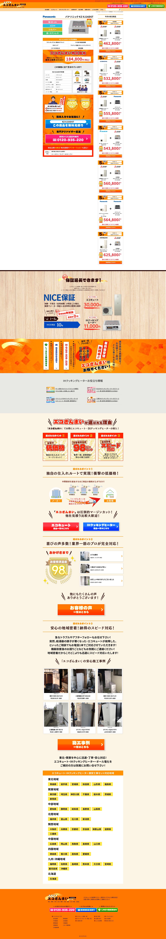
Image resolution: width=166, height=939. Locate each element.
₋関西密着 (55, 923)
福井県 (53, 818)
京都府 (75, 829)
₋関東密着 (65, 918)
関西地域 (53, 824)
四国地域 (53, 849)
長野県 (86, 808)
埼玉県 (64, 794)
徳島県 (53, 853)
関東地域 (53, 789)
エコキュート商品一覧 (82, 916)
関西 (12, 7)
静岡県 (64, 808)
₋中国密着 (65, 923)
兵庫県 (64, 829)
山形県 (97, 784)
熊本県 (86, 863)
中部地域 (53, 804)
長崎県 (75, 863)
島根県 (86, 843)
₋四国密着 (55, 925)
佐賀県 (64, 863)
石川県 (75, 818)
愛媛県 (86, 853)
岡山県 (64, 843)
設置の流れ (87, 9)
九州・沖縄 (19, 7)
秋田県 (86, 784)
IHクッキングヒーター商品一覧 (84, 918)
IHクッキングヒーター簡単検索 (107, 11)
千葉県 (86, 794)
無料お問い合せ (110, 921)
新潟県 (86, 818)
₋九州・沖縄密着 (66, 925)
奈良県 (86, 829)
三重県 (53, 833)
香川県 (64, 853)
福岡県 (53, 863)
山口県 (97, 843)
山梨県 (97, 808)
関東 (6, 7)
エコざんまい (98, 11)
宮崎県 (108, 863)
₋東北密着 (55, 918)
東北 (4, 7)
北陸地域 (53, 814)
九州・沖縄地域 (56, 859)
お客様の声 (74, 9)
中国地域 (53, 839)
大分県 (97, 863)
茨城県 (108, 794)
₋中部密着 (55, 921)
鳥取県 (75, 843)
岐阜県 (75, 808)
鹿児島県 (53, 868)
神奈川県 (75, 794)
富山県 (64, 818)
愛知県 (53, 808)
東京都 (53, 794)
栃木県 (97, 794)
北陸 (10, 7)
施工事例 (81, 9)
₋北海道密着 (56, 927)
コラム (101, 9)
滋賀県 (108, 829)
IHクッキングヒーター (64, 9)
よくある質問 (95, 9)
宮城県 (75, 784)
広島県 (53, 843)
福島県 (108, 784)
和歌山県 (97, 829)
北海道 (23, 7)
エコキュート (54, 9)
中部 (8, 7)
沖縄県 (64, 868)
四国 (16, 7)
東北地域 (53, 779)
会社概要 (47, 9)
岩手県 (64, 784)
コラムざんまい (109, 916)
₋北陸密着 (65, 921)
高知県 (75, 853)
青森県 (53, 784)
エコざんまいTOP (57, 916)
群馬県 (53, 798)
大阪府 (53, 829)
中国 (14, 7)
